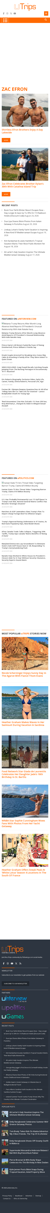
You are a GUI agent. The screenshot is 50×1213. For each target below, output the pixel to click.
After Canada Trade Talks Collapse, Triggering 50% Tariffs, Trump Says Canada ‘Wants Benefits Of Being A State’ (24, 533)
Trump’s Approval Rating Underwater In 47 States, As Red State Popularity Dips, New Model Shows (24, 522)
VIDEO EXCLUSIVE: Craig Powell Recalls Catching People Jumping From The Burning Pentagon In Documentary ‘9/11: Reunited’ (25, 369)
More (6, 140)
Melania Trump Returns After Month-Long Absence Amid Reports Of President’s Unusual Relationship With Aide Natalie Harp (23, 335)
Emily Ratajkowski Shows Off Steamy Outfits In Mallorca (30, 1142)
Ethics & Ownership (20, 1198)
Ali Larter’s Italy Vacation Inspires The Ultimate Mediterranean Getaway (27, 1113)
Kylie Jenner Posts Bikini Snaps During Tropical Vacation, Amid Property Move (27, 1170)
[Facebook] (3, 13)
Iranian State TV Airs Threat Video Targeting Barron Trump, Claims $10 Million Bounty (24, 490)
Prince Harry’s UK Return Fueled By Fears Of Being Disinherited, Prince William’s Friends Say (23, 346)
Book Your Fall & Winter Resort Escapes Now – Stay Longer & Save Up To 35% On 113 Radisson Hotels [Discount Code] (25, 213)
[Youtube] (15, 13)
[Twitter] (11, 13)
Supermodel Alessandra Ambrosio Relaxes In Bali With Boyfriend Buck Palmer (30, 1151)
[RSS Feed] (20, 963)
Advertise (28, 1196)
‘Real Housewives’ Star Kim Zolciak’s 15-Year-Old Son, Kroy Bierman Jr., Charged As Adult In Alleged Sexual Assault (24, 403)
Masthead (18, 1196)
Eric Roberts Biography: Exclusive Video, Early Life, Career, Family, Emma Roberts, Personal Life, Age (23, 380)
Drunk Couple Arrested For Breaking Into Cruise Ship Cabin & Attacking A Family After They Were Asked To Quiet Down (24, 357)
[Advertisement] (25, 54)
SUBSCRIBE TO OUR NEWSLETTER (15, 984)
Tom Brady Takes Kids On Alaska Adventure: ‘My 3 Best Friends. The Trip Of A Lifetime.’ (30, 1132)
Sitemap (38, 1196)
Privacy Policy (7, 1196)
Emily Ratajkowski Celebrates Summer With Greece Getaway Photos (29, 1123)
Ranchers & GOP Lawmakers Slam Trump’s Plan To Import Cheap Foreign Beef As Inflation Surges (23, 512)
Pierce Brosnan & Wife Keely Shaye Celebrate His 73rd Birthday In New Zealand (29, 1161)
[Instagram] (7, 13)
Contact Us (7, 1198)
